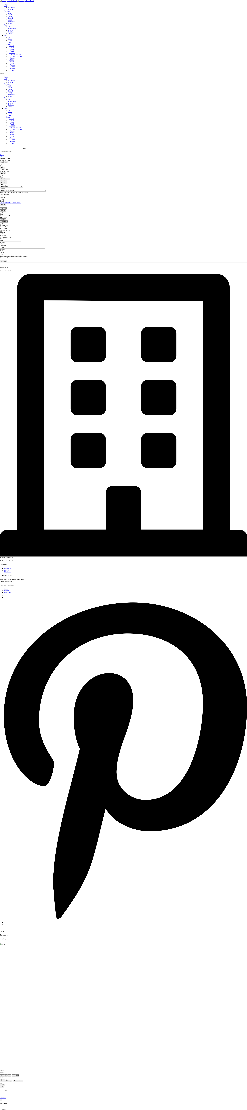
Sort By (3, 173)
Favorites (3, 181)
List (2, 162)
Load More (4, 261)
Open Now (4, 183)
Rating (2, 168)
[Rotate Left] (1, 1072)
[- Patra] (10, 247)
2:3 (13, 1075)
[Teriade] (22, 252)
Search (20, 148)
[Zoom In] (1, 1070)
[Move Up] (4, 1079)
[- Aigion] (10, 244)
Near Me (3, 204)
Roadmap (3, 203)
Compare (3, 1098)
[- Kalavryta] (10, 246)
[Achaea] (10, 242)
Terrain (18, 203)
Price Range (4, 221)
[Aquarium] (9, 235)
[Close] (7, 935)
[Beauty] (9, 239)
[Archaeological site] (9, 237)
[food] (22, 251)
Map (6, 162)
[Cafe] (9, 240)
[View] (22, 254)
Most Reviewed (5, 179)
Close (15, 1081)
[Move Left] (1, 1079)
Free (17, 1075)
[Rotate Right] (2, 1072)
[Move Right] (2, 1079)
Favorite (3, 219)
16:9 (2, 1075)
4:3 (6, 1075)
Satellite (8, 203)
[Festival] (22, 249)
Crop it (20, 1081)
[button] (123, 1109)
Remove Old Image (6, 1081)
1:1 (10, 1075)
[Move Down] (6, 1079)
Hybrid (13, 203)
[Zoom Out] (2, 1070)
